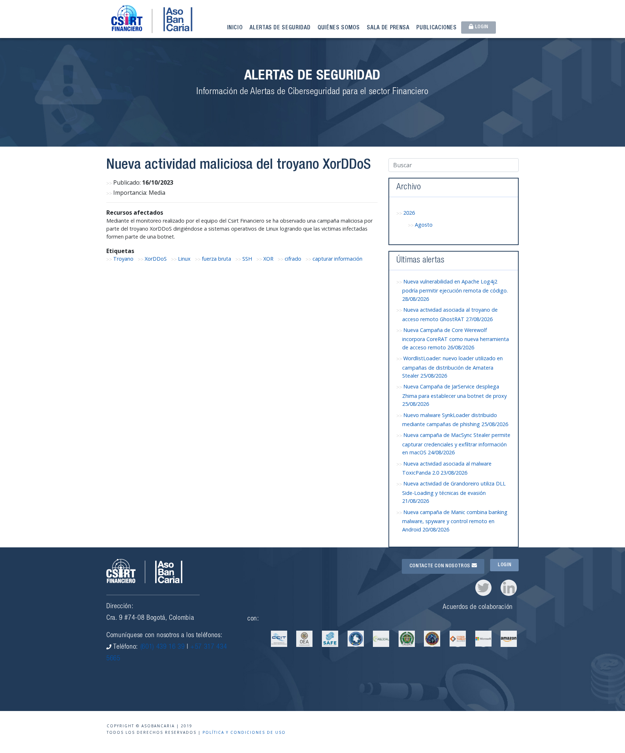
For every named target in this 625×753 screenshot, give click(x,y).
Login (480, 27)
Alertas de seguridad (280, 28)
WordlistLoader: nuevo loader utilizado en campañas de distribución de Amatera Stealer (452, 367)
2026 (409, 212)
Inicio (235, 28)
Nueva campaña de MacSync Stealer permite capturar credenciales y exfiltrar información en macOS (456, 444)
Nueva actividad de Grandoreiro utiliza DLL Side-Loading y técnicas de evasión (454, 492)
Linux (184, 258)
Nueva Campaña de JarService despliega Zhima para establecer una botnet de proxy (454, 395)
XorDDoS (156, 258)
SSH (247, 258)
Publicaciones (436, 28)
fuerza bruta (216, 258)
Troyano (123, 258)
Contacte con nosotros (440, 566)
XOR (268, 258)
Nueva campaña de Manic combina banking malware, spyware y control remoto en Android (454, 521)
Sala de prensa (388, 28)
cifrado (293, 258)
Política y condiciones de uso (244, 732)
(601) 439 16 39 (162, 647)
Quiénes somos (339, 28)
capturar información (337, 258)
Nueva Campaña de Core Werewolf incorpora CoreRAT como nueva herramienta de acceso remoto (455, 339)
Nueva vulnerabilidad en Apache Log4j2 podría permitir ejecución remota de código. (455, 290)
